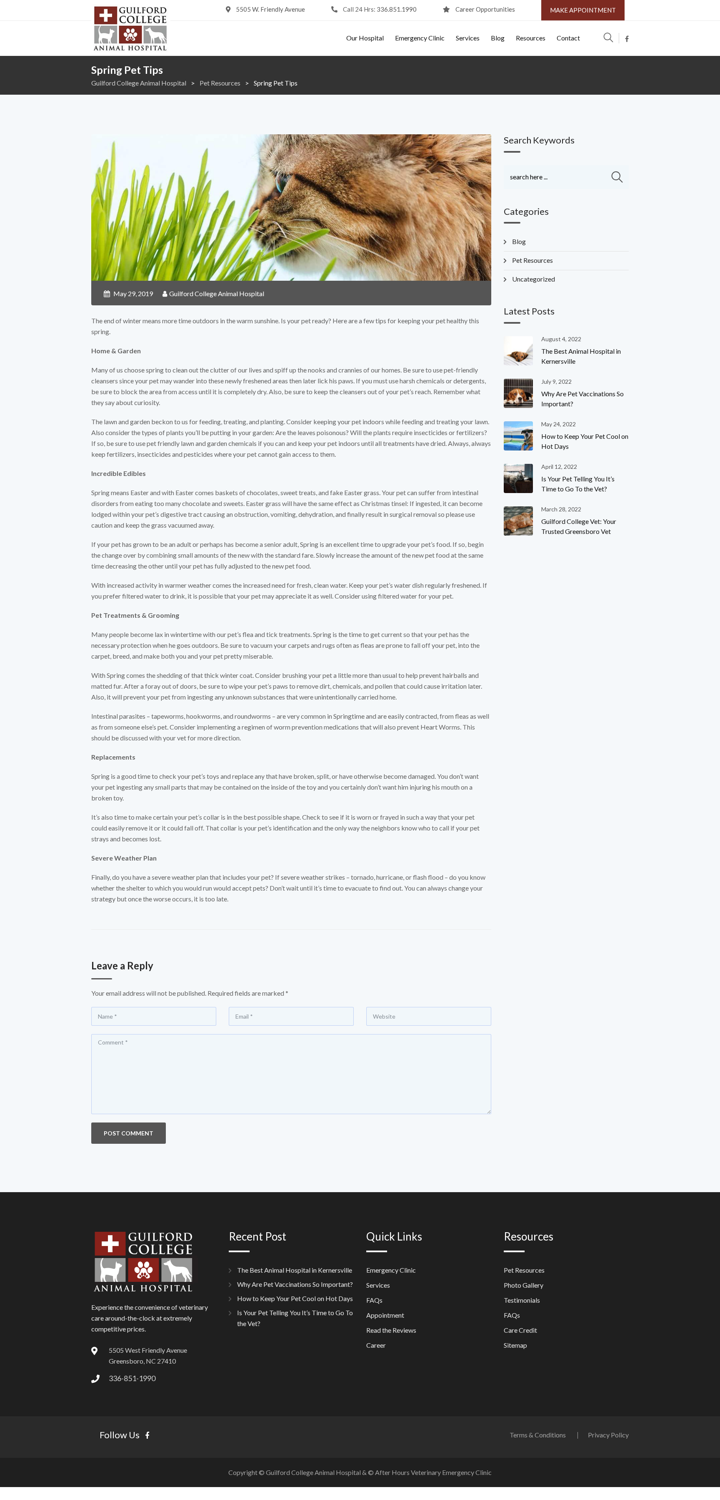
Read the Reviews (391, 1330)
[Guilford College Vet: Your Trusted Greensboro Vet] (522, 521)
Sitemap (515, 1345)
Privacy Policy (608, 1435)
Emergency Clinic (420, 38)
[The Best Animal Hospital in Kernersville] (522, 350)
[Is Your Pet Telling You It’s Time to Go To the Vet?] (522, 478)
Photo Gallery (523, 1285)
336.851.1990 (397, 9)
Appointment (385, 1315)
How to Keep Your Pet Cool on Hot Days (295, 1298)
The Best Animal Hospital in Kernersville (294, 1270)
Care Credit (520, 1330)
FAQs (374, 1300)
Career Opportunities (485, 9)
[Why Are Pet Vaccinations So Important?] (522, 393)
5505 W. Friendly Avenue (270, 9)
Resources (530, 38)
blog (519, 241)
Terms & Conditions (538, 1435)
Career (376, 1345)
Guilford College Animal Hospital (216, 293)
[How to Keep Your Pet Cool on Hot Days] (522, 436)
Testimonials (522, 1300)
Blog (498, 38)
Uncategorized (533, 279)
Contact (568, 38)
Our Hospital (365, 38)
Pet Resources (532, 260)
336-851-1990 (132, 1378)
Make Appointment (583, 10)
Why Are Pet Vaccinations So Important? (295, 1284)
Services (468, 38)
